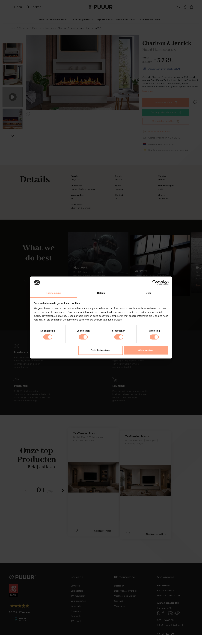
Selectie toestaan (100, 350)
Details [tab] (101, 293)
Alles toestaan (146, 350)
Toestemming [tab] (53, 293)
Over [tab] (148, 293)
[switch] (83, 337)
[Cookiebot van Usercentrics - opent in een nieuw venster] (155, 282)
